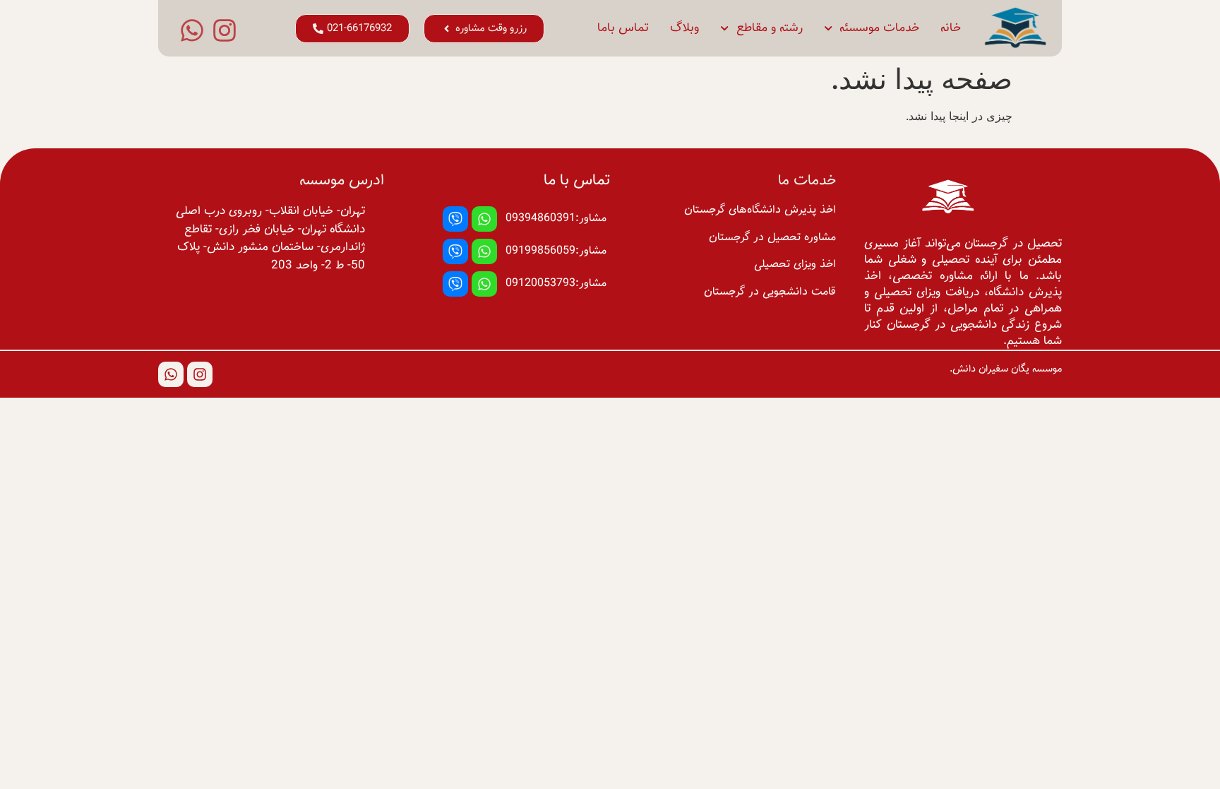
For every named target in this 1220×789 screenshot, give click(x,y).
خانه (950, 28)
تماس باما (623, 28)
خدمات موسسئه (879, 28)
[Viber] (455, 219)
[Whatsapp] (192, 30)
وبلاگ (684, 28)
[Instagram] (224, 30)
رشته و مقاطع (769, 28)
